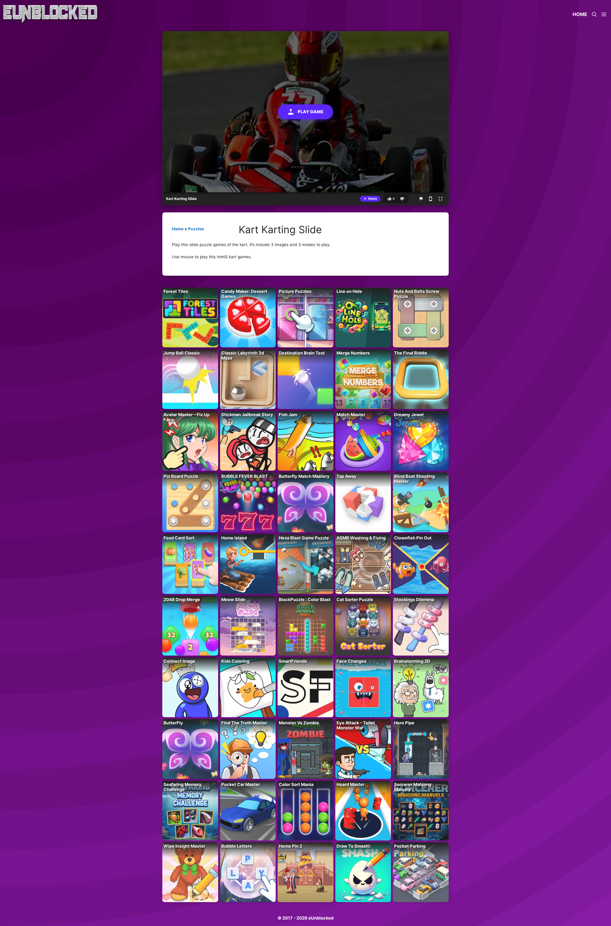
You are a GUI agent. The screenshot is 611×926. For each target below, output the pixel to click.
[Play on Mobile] (430, 199)
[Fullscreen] (440, 198)
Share (372, 198)
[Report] (421, 199)
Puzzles (196, 228)
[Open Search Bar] (594, 14)
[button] (604, 14)
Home (580, 14)
